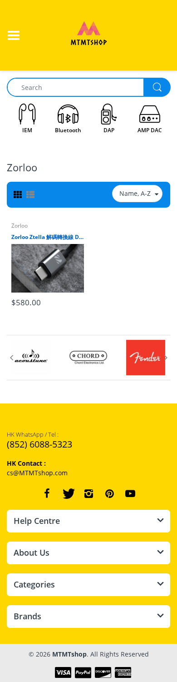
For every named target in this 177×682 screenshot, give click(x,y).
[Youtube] (130, 493)
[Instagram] (88, 493)
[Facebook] (47, 493)
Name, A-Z (135, 193)
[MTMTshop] (88, 34)
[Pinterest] (109, 493)
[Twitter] (68, 493)
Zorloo (19, 225)
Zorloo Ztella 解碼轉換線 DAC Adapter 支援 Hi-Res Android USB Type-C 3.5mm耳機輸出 (47, 237)
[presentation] (11, 357)
